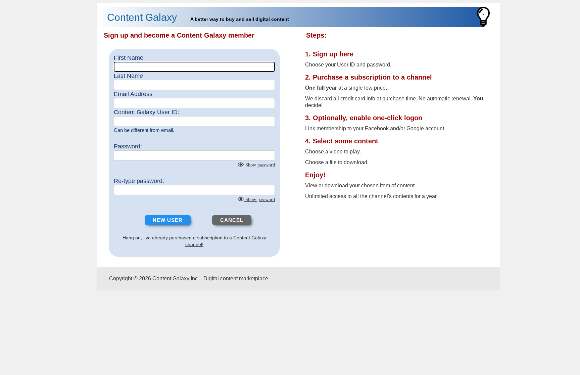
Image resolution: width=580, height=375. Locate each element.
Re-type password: (139, 181)
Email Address (133, 94)
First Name (128, 57)
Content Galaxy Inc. (175, 278)
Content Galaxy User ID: (146, 112)
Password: (128, 146)
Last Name (128, 76)
